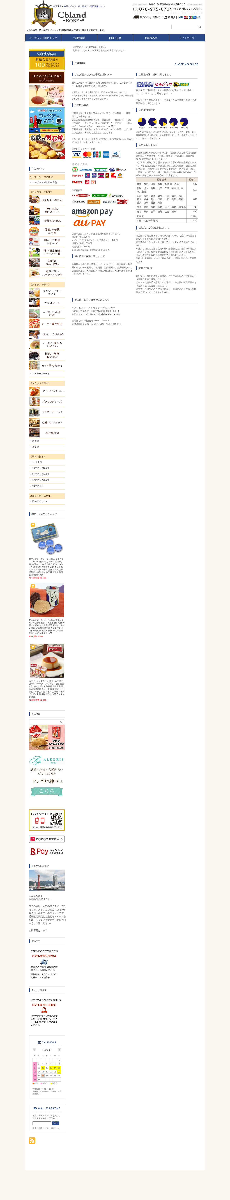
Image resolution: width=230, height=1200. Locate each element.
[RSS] (32, 1142)
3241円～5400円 (40, 480)
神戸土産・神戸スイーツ (47, 210)
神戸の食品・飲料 (47, 262)
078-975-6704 (102, 320)
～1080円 (37, 462)
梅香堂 (35, 441)
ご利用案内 (79, 38)
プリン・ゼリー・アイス (47, 292)
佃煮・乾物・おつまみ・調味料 (47, 355)
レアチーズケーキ (41, 373)
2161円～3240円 (40, 474)
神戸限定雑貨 (47, 252)
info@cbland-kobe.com (109, 314)
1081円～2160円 (40, 468)
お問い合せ (115, 38)
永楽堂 (35, 447)
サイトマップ (186, 38)
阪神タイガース (39, 501)
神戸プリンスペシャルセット (47, 272)
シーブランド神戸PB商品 (44, 182)
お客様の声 (151, 38)
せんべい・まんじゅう (47, 334)
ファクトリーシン (47, 412)
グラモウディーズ (47, 401)
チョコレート (47, 302)
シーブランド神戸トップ (43, 38)
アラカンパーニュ (47, 391)
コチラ (43, 930)
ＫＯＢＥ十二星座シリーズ (47, 241)
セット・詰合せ (47, 365)
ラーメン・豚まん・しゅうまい (47, 344)
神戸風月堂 (47, 432)
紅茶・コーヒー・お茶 (47, 313)
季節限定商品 (47, 220)
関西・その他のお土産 (47, 231)
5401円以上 (38, 486)
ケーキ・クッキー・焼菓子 (47, 323)
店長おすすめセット (47, 199)
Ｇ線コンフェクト (47, 422)
